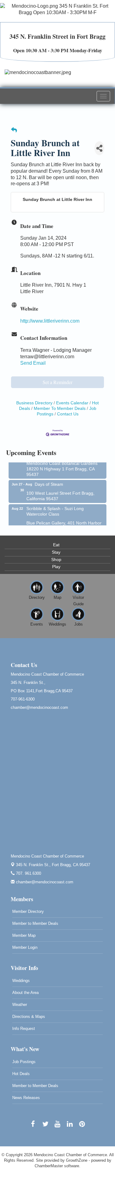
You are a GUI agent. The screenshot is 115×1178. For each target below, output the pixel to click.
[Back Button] (14, 130)
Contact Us (68, 414)
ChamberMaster (49, 1166)
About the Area (25, 992)
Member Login (24, 947)
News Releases (26, 1097)
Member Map (24, 935)
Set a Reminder (57, 382)
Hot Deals (21, 1073)
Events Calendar (72, 403)
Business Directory (34, 403)
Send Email (33, 363)
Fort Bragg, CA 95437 (53, 864)
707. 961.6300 (28, 873)
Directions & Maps (28, 1016)
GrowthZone (76, 1160)
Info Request (23, 1028)
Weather (19, 1004)
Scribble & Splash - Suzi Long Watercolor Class (55, 509)
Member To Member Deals (60, 408)
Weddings (21, 980)
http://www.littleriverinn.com (49, 321)
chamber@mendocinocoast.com (44, 882)
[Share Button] (99, 148)
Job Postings (24, 1061)
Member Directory (28, 911)
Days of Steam (49, 481)
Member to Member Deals (35, 923)
